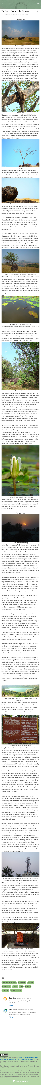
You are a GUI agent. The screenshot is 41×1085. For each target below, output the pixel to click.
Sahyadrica (12, 3)
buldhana (31, 983)
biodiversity (21, 983)
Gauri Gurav (12, 998)
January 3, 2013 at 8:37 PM (24, 998)
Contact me (28, 1059)
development (6, 986)
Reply (11, 1005)
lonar (21, 986)
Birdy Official (13, 1009)
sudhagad (5, 990)
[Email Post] (3, 979)
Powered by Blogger (21, 1081)
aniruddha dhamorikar (9, 983)
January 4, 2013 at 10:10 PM (25, 1009)
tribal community (16, 990)
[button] (38, 11)
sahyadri (28, 986)
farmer (15, 986)
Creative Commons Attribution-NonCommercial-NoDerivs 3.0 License (19, 1058)
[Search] (38, 4)
